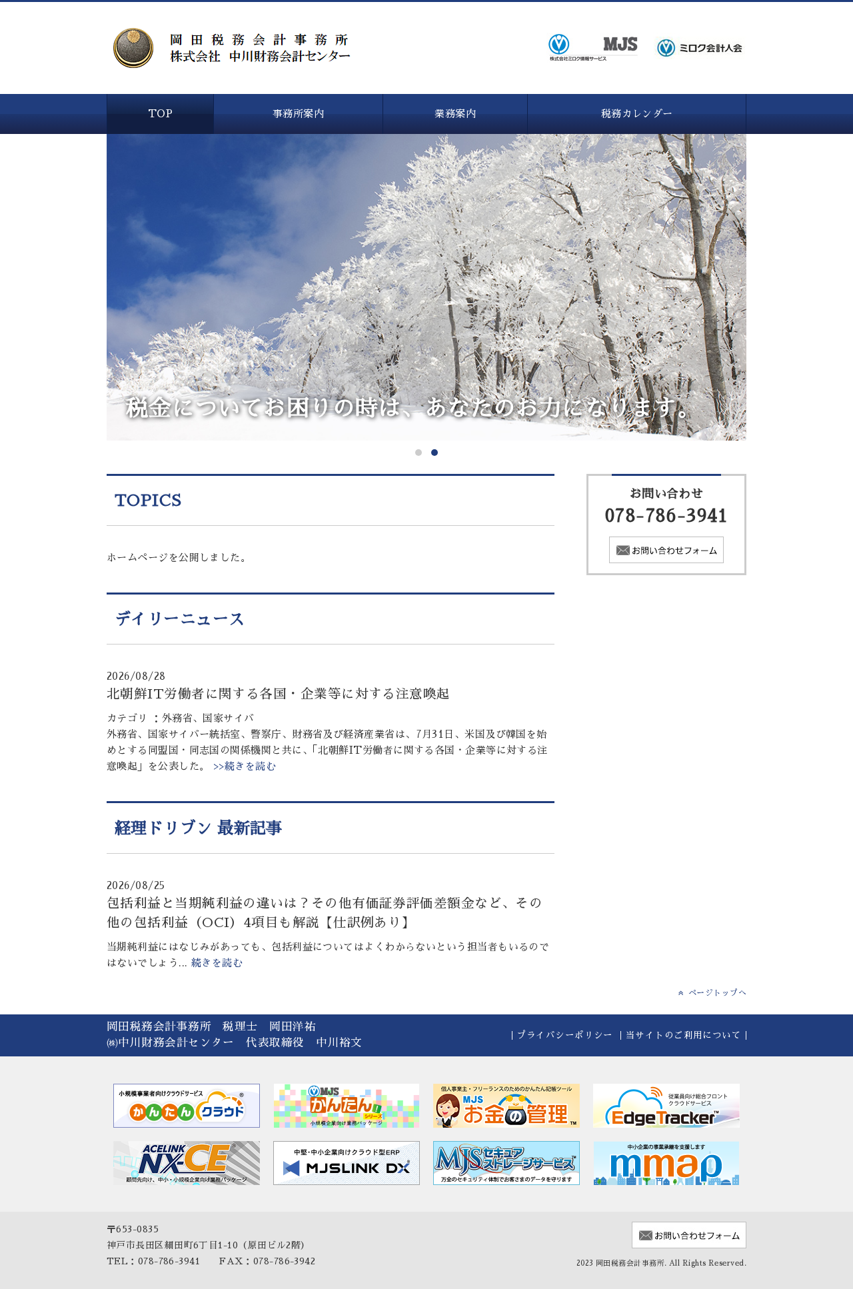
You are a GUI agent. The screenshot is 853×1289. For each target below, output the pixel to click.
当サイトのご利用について (683, 1035)
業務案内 (455, 114)
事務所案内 (298, 114)
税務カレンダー (637, 114)
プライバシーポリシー (564, 1035)
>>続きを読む (243, 766)
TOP (160, 114)
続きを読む (217, 963)
